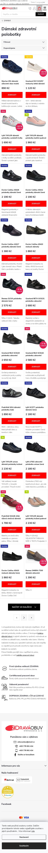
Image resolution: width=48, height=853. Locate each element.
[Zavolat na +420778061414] (30, 8)
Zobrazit (12, 95)
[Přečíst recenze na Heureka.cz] (7, 792)
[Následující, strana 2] (24, 618)
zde (33, 831)
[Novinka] (12, 67)
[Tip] (12, 447)
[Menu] (44, 8)
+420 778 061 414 (26, 746)
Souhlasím (24, 845)
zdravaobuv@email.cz (26, 742)
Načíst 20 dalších (22, 607)
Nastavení (24, 837)
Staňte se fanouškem (26, 754)
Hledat (41, 14)
